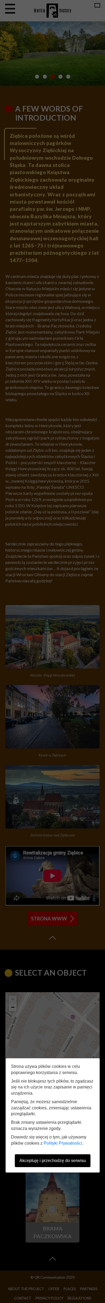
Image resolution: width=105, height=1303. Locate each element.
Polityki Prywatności (63, 1143)
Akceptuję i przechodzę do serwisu (52, 1160)
